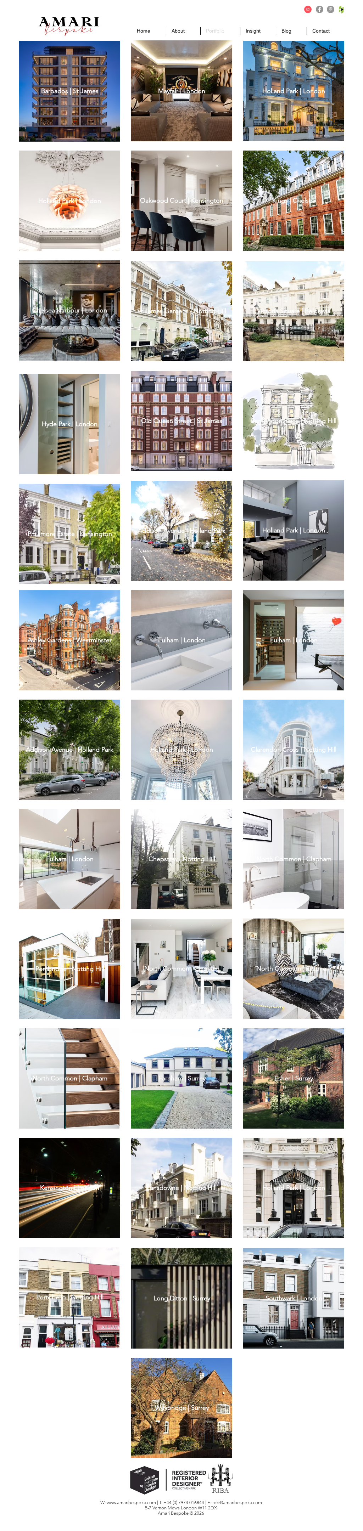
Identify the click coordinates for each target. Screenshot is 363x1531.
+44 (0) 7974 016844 (184, 1502)
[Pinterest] (330, 9)
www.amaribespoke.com (131, 1502)
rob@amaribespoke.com (237, 1502)
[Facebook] (319, 9)
